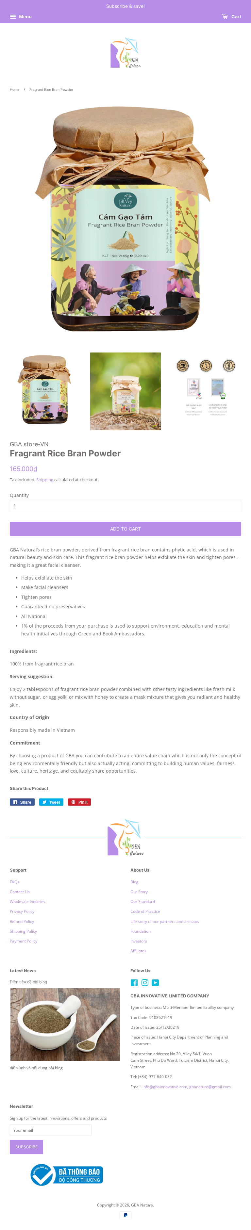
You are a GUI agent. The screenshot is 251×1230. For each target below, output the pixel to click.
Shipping (44, 480)
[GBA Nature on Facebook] (134, 984)
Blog (134, 881)
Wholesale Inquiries (27, 901)
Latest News (23, 970)
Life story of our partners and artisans (164, 921)
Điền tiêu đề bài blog (28, 981)
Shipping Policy (23, 931)
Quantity (19, 495)
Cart (235, 16)
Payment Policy (23, 940)
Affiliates (138, 950)
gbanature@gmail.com (210, 1086)
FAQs (14, 881)
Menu (25, 16)
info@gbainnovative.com (164, 1086)
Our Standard (142, 901)
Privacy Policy (22, 911)
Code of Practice (145, 911)
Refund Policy (22, 921)
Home (14, 90)
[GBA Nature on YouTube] (155, 984)
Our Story (139, 891)
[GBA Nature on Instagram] (144, 984)
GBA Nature (142, 1204)
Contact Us (20, 891)
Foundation (140, 931)
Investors (138, 940)
